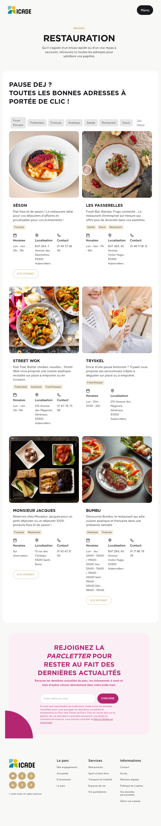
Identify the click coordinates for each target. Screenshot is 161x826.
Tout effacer (141, 122)
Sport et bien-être (98, 773)
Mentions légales (129, 779)
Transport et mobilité (100, 779)
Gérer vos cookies (130, 801)
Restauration (95, 767)
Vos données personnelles (127, 793)
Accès (123, 773)
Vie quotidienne (97, 792)
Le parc (61, 785)
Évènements (64, 779)
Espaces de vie (96, 785)
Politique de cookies (131, 785)
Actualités (62, 773)
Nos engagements (67, 767)
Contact (124, 767)
